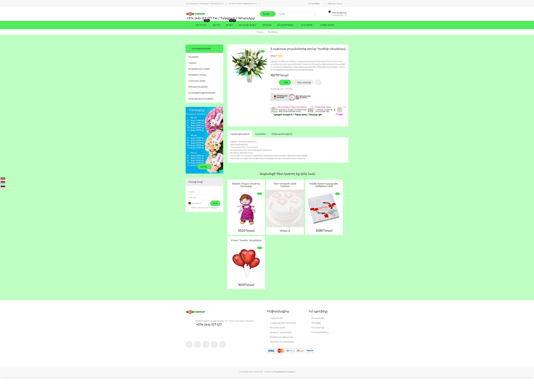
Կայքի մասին (275, 318)
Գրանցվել (316, 323)
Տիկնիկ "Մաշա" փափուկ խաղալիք (246, 184)
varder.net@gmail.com (246, 3)
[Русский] (3, 186)
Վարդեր (192, 63)
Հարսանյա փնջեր (197, 81)
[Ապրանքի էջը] (230, 218)
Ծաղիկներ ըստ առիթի (199, 69)
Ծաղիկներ (193, 57)
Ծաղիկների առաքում (284, 372)
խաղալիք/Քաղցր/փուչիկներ (201, 93)
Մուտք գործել (317, 318)
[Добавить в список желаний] (318, 82)
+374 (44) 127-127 (216, 3)
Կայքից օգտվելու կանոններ (282, 323)
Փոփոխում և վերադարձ (281, 337)
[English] (3, 178)
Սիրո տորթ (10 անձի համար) (285, 184)
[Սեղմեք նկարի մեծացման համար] (249, 66)
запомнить (196, 203)
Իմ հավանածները (320, 332)
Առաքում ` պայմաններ (280, 332)
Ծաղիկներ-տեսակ (197, 75)
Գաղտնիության (277, 327)
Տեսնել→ (204, 166)
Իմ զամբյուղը (317, 327)
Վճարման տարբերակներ (281, 342)
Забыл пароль (197, 207)
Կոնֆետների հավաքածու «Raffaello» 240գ (324, 184)
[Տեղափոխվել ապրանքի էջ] (246, 208)
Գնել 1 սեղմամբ (304, 82)
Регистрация (212, 207)
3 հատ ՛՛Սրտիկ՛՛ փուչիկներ (246, 240)
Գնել (286, 82)
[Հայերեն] (3, 182)
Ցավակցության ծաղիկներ (201, 99)
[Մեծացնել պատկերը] (230, 212)
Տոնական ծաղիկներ (198, 87)
